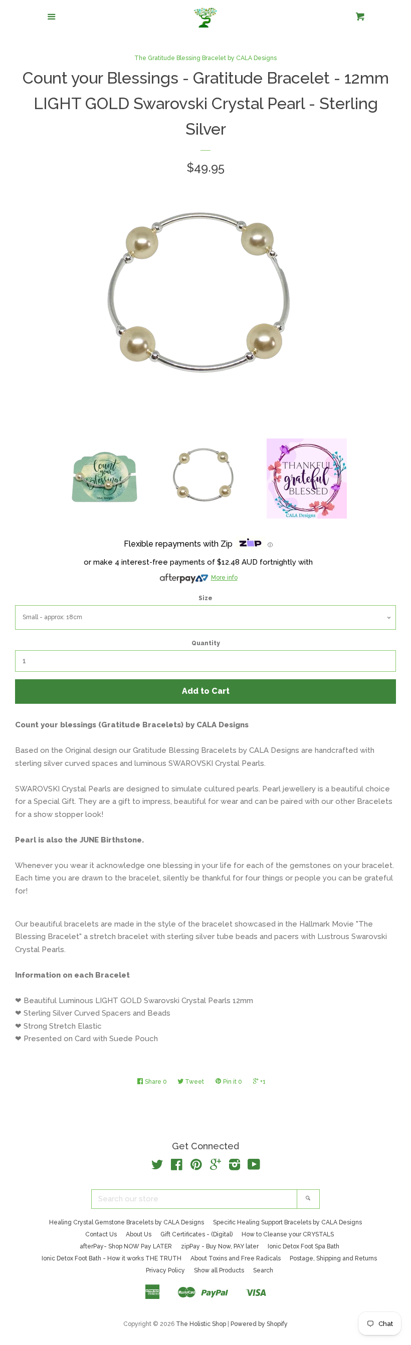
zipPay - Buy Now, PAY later (220, 1246)
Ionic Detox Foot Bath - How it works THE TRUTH (111, 1258)
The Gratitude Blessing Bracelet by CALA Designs (205, 58)
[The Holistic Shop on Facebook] (176, 1166)
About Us (138, 1234)
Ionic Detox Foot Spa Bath (303, 1246)
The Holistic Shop (201, 1323)
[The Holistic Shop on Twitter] (157, 1166)
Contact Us (101, 1234)
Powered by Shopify (259, 1323)
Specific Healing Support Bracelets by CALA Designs (287, 1222)
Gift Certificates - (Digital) (196, 1234)
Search (263, 1270)
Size (205, 598)
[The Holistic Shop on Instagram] (235, 1166)
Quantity (205, 643)
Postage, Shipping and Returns (333, 1258)
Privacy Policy (165, 1270)
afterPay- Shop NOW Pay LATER (126, 1246)
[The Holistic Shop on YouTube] (254, 1166)
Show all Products (219, 1270)
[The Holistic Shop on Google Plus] (216, 1166)
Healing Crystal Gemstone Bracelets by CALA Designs (126, 1222)
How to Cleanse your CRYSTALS (288, 1234)
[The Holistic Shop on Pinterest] (196, 1166)
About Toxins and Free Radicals (235, 1258)
